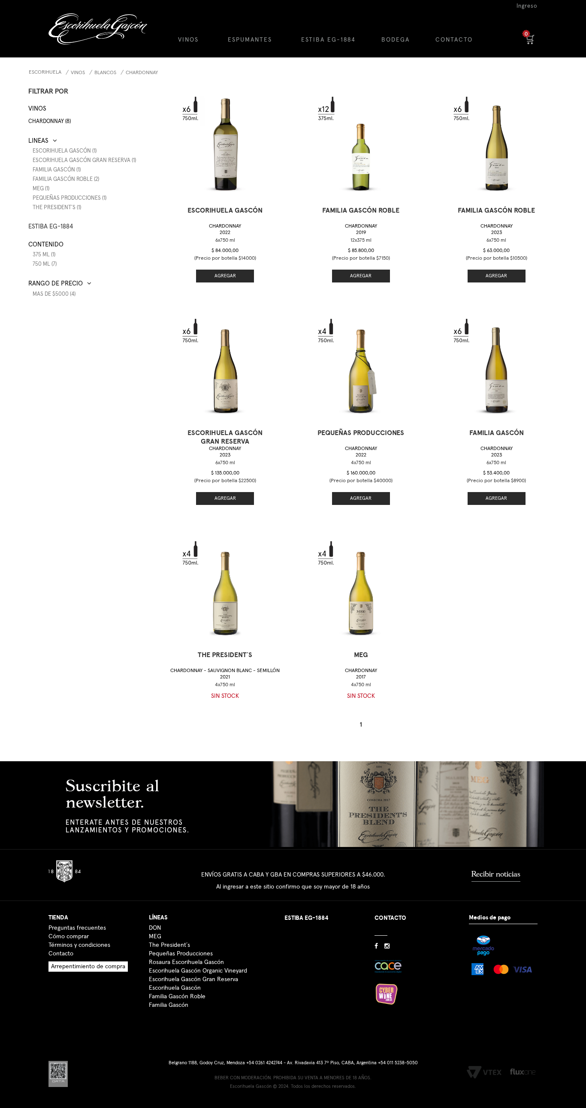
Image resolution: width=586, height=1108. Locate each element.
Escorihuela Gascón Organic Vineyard (198, 971)
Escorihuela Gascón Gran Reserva (193, 979)
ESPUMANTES (250, 40)
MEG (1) (41, 189)
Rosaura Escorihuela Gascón (186, 962)
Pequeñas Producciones (181, 954)
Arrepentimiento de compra (88, 967)
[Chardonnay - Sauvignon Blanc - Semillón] (225, 585)
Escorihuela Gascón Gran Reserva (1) (84, 160)
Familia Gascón (168, 1005)
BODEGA (395, 40)
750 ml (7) (45, 264)
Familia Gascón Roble (177, 997)
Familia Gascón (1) (57, 170)
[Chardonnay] (225, 141)
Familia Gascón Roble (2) (66, 179)
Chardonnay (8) (49, 121)
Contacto (60, 954)
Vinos (78, 72)
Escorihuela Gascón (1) (65, 151)
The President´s (169, 945)
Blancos (105, 72)
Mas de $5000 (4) (54, 294)
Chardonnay (142, 72)
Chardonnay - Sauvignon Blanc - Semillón (225, 674)
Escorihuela (45, 72)
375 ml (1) (44, 255)
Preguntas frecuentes (77, 928)
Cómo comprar (68, 937)
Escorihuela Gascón (175, 988)
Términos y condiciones (79, 945)
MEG (155, 937)
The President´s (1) (57, 207)
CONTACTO (454, 40)
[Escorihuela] (104, 35)
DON (155, 928)
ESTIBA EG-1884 (328, 40)
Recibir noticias (495, 874)
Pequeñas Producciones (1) (69, 198)
